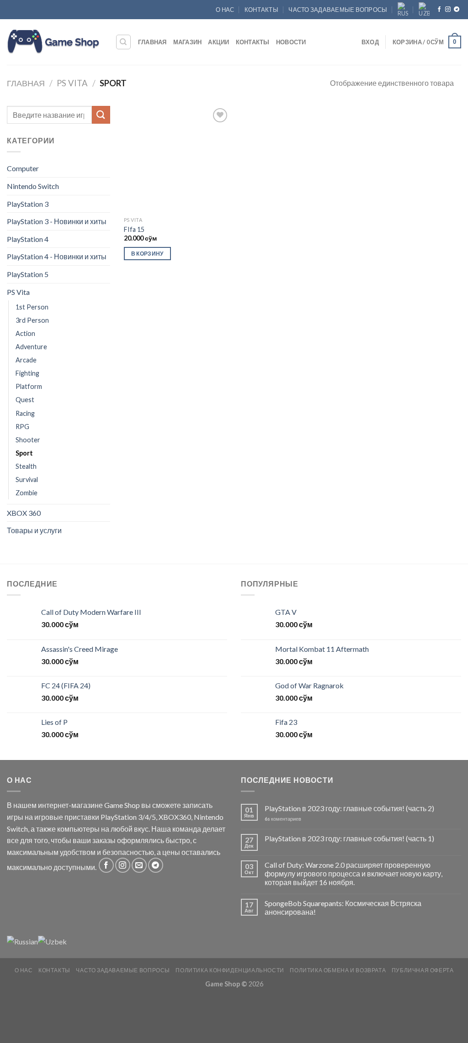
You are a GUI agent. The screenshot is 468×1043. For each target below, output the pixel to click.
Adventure (31, 347)
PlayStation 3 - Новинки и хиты (56, 221)
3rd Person (32, 320)
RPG (22, 426)
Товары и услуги (34, 530)
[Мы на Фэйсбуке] (439, 9)
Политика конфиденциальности (230, 970)
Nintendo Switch (33, 186)
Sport (24, 453)
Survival (27, 479)
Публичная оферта (423, 970)
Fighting (27, 373)
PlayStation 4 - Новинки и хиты (56, 256)
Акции (218, 42)
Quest (25, 400)
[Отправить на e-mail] (139, 865)
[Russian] (403, 9)
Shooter (28, 440)
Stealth (26, 466)
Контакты (261, 9)
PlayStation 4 (27, 239)
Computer (23, 168)
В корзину (147, 254)
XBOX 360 (24, 512)
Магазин (187, 42)
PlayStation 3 (27, 203)
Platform (29, 386)
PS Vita (72, 83)
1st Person (32, 307)
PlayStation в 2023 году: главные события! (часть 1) (349, 838)
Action (25, 333)
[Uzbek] (424, 9)
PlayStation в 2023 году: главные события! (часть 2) (349, 808)
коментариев (283, 819)
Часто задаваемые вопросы (337, 9)
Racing (25, 413)
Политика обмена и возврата (338, 970)
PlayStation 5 (27, 274)
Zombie (26, 493)
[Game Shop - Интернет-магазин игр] (54, 42)
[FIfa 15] (177, 159)
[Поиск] (123, 42)
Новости (291, 42)
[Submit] (101, 115)
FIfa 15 (134, 229)
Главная (152, 42)
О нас (225, 9)
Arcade (26, 360)
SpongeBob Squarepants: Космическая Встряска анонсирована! (343, 907)
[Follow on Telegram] (456, 9)
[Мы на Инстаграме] (448, 9)
